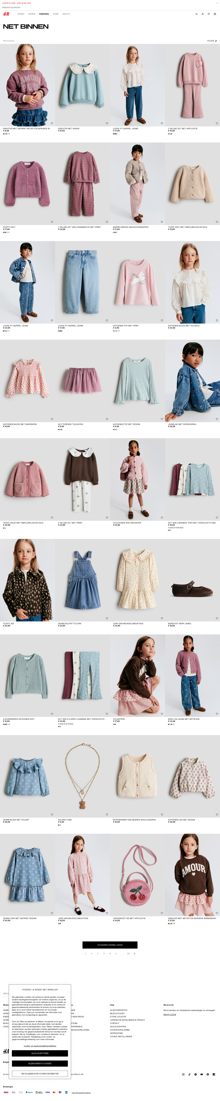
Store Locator (118, 1017)
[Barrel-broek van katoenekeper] (137, 183)
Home (56, 14)
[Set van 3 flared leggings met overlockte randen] (82, 675)
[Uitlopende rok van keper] (137, 479)
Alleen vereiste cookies (39, 1064)
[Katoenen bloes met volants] (192, 282)
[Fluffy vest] (27, 183)
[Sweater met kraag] (82, 85)
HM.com (7, 993)
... (122, 954)
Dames (20, 14)
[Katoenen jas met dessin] (192, 776)
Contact (114, 1023)
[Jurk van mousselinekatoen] (137, 580)
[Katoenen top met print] (137, 282)
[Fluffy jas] (27, 580)
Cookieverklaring (120, 1030)
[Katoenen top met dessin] (137, 381)
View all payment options (81, 1093)
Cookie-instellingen (121, 1036)
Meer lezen (169, 1015)
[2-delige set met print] (82, 479)
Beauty (66, 14)
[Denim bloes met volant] (27, 776)
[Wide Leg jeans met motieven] (192, 675)
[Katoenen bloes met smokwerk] (27, 381)
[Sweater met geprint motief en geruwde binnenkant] (27, 85)
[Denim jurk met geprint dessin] (27, 875)
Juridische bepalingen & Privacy (127, 1020)
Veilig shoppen (118, 1026)
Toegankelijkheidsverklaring (73, 1030)
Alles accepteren (39, 1053)
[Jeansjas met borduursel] (192, 381)
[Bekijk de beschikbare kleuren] (115, 133)
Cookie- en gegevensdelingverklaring (40, 1046)
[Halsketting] (82, 776)
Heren (31, 14)
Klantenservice (118, 1010)
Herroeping (116, 1033)
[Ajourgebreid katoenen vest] (27, 675)
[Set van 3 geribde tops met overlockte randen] (192, 479)
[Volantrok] (137, 675)
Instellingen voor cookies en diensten (40, 1074)
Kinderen (44, 14)
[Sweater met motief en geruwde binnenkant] (192, 875)
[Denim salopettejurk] (82, 580)
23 (128, 954)
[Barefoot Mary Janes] (192, 580)
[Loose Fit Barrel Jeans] (137, 85)
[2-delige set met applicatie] (192, 85)
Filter (210, 41)
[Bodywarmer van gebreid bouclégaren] (137, 776)
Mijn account (117, 1013)
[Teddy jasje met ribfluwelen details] (27, 479)
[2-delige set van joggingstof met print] (82, 183)
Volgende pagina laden (110, 945)
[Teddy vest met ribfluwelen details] (192, 183)
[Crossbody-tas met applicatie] (137, 875)
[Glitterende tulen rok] (82, 381)
